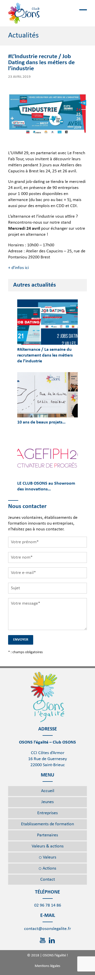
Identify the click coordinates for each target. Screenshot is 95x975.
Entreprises (47, 813)
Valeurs (49, 857)
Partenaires (47, 835)
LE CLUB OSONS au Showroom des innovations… (46, 486)
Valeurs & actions (48, 846)
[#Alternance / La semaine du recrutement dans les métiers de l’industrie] (47, 322)
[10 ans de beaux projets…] (47, 394)
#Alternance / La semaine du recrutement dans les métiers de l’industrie (45, 355)
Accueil (47, 791)
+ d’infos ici (18, 267)
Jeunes (47, 802)
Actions (49, 868)
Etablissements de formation (47, 824)
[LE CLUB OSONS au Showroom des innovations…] (47, 456)
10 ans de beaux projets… (41, 422)
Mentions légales (47, 966)
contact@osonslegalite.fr (47, 928)
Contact (47, 879)
